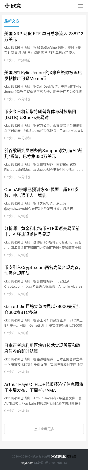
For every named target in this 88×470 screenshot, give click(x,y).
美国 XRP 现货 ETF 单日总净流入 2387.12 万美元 (43, 36)
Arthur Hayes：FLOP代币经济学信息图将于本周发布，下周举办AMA (43, 387)
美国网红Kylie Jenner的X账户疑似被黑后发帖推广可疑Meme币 (43, 75)
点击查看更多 (44, 429)
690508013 (59, 463)
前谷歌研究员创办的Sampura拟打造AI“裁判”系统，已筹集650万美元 (43, 153)
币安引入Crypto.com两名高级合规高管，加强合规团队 (43, 270)
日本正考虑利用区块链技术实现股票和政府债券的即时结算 (42, 348)
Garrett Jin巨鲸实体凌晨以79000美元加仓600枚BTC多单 (42, 309)
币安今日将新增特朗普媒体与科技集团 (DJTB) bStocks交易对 (40, 114)
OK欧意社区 (58, 456)
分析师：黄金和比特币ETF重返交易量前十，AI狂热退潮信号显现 (42, 231)
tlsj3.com (27, 463)
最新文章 (11, 21)
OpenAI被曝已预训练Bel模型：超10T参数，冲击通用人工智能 (41, 192)
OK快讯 (9, 60)
